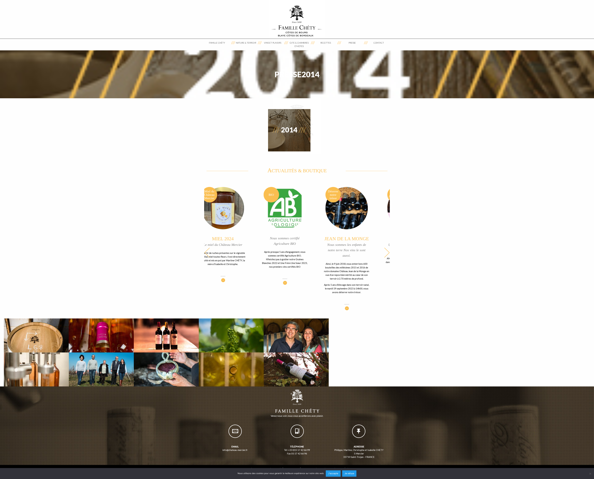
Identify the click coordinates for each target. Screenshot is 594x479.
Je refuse (349, 473)
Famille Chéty (217, 42)
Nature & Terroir (246, 42)
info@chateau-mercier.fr (235, 450)
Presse (352, 42)
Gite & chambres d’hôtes (299, 44)
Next (387, 252)
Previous (207, 252)
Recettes (325, 42)
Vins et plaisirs (272, 42)
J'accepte (333, 473)
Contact (378, 42)
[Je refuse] (590, 473)
